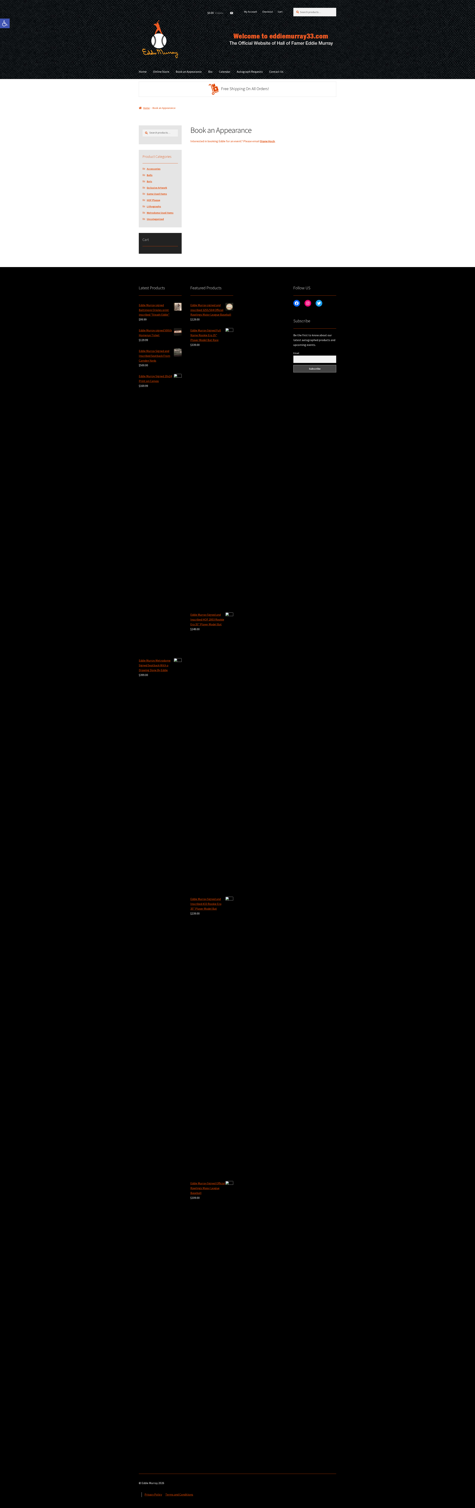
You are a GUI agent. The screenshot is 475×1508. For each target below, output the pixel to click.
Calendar (224, 71)
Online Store (161, 71)
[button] (5, 23)
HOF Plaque (153, 200)
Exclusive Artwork (157, 187)
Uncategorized (155, 219)
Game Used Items (157, 193)
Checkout (267, 11)
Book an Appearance (189, 71)
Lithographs (154, 206)
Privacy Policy (153, 1494)
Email (296, 353)
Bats (149, 181)
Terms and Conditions (179, 1494)
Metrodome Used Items (160, 212)
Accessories (153, 168)
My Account (250, 11)
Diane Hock (267, 141)
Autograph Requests (250, 71)
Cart (280, 11)
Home (143, 71)
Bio (210, 71)
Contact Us (276, 71)
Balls (150, 175)
